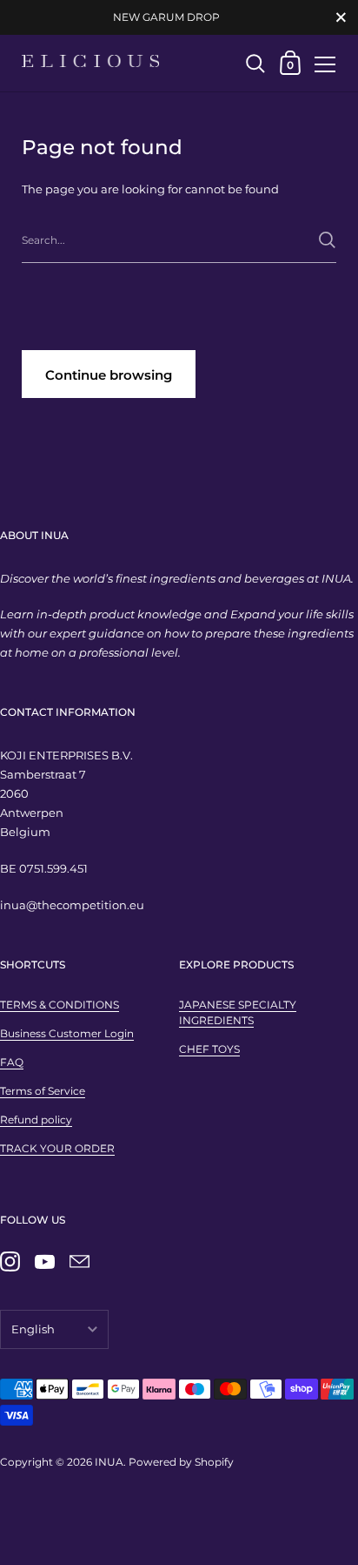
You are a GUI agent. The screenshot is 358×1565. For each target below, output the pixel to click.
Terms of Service (42, 1090)
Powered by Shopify (181, 1461)
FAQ (11, 1062)
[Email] (79, 1262)
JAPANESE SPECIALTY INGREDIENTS (237, 1012)
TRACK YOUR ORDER (57, 1148)
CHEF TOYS (209, 1049)
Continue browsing (108, 375)
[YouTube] (44, 1262)
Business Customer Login (67, 1033)
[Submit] (327, 240)
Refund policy (36, 1119)
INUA (109, 1461)
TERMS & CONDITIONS (59, 1004)
